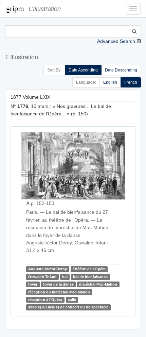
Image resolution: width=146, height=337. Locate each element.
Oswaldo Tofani (42, 277)
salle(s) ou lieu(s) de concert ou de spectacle (68, 307)
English (110, 82)
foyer (32, 284)
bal (65, 277)
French (130, 82)
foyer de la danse (58, 284)
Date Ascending (83, 70)
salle (72, 300)
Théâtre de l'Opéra (89, 269)
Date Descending (121, 70)
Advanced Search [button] (116, 41)
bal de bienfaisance (90, 277)
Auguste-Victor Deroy (47, 269)
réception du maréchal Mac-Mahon (59, 292)
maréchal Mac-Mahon (98, 284)
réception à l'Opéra (45, 300)
